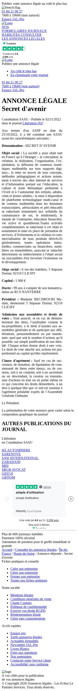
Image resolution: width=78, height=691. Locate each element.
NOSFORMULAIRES (15, 29)
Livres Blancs (19, 649)
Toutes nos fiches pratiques (28, 580)
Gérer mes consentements (27, 618)
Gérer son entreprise (24, 572)
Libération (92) (33, 123)
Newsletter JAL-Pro (24, 645)
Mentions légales (21, 595)
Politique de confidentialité (28, 607)
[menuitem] (43, 71)
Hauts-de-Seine (24, 553)
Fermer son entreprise (25, 576)
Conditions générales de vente (30, 599)
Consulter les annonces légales (36, 550)
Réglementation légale (25, 614)
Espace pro (18, 633)
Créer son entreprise (24, 569)
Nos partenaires (21, 656)
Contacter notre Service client (30, 660)
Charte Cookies (21, 603)
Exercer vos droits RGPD (28, 610)
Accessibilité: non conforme (29, 664)
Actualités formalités (24, 641)
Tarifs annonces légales (26, 637)
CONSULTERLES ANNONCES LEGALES (23, 36)
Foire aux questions (23, 652)
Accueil (7, 550)
